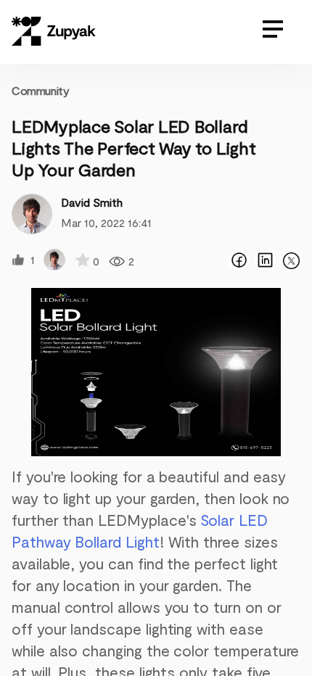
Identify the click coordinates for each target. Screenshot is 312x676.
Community (40, 90)
